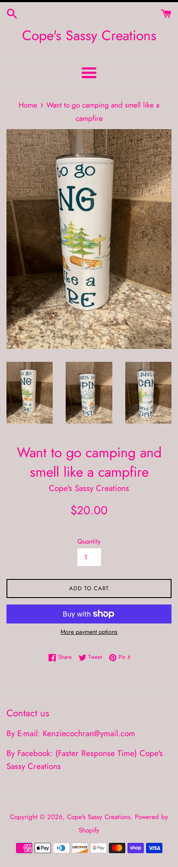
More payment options (89, 631)
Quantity (89, 541)
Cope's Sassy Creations (89, 35)
